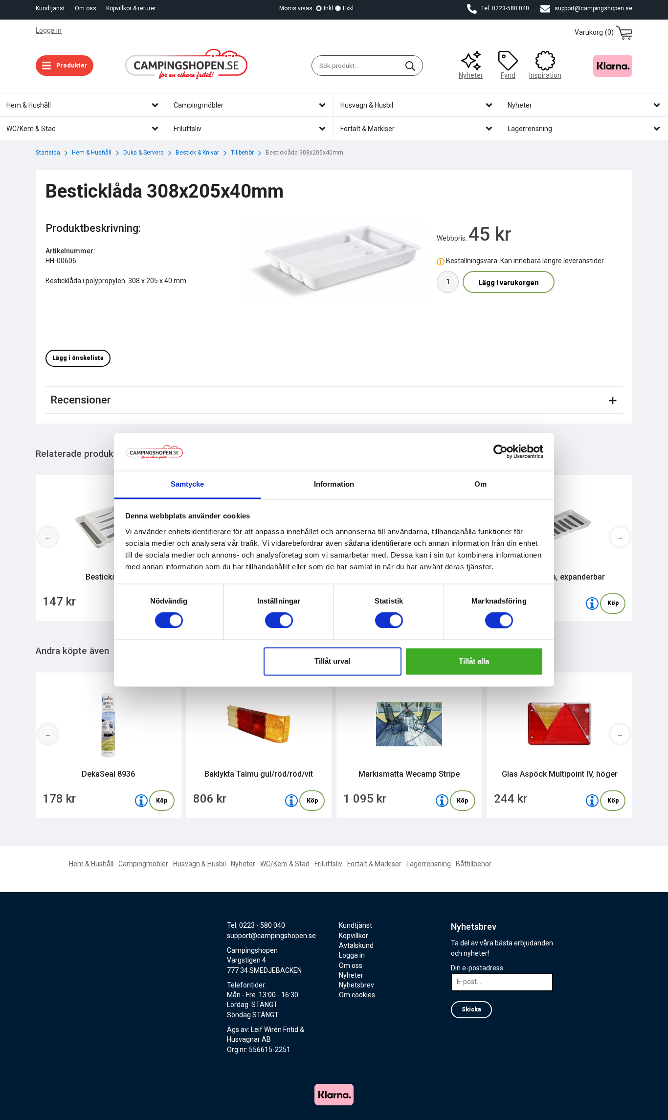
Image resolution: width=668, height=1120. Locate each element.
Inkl (328, 8)
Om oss (85, 8)
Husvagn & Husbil (199, 864)
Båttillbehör (473, 864)
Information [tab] (334, 484)
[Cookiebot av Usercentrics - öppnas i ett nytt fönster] (500, 452)
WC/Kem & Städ (285, 864)
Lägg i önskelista (78, 358)
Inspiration (545, 75)
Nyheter (471, 75)
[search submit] (410, 65)
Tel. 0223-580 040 (504, 8)
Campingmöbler (143, 864)
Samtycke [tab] (187, 484)
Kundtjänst (50, 8)
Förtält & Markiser (374, 864)
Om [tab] (480, 484)
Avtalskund (356, 945)
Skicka (471, 1009)
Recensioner (80, 400)
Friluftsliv (328, 864)
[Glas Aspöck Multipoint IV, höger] (592, 800)
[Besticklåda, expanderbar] (592, 603)
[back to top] (618, 1106)
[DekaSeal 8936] (141, 800)
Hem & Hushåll (91, 864)
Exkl (348, 8)
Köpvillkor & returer (131, 8)
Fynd (508, 75)
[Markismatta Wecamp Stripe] (442, 800)
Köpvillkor (353, 936)
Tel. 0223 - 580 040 (256, 925)
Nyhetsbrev (356, 985)
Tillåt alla (474, 661)
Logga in (49, 30)
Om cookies (357, 995)
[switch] (279, 620)
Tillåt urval (332, 661)
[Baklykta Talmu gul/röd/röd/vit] (291, 800)
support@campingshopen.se (592, 8)
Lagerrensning (428, 864)
